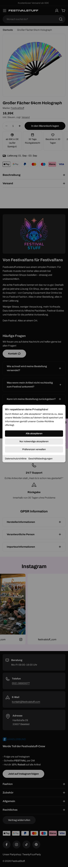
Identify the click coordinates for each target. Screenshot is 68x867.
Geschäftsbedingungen (40, 458)
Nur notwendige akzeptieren (34, 441)
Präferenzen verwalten (34, 449)
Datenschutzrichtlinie (16, 458)
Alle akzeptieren (34, 433)
